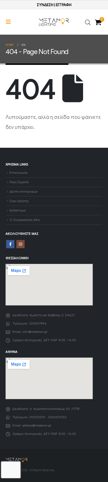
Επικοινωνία (18, 173)
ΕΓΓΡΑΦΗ (63, 4)
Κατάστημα (17, 210)
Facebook (10, 244)
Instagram (20, 244)
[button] (10, 22)
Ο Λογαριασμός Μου (24, 220)
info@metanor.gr (35, 332)
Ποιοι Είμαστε (19, 182)
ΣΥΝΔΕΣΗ (45, 4)
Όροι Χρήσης (19, 201)
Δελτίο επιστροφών (23, 191)
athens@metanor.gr (37, 425)
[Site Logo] (54, 22)
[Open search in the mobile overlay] (88, 22)
